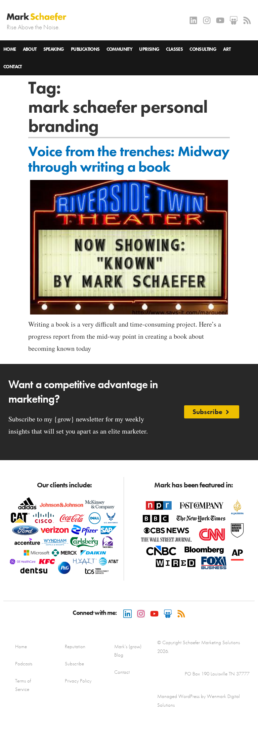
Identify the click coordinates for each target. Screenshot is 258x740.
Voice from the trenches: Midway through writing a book (128, 159)
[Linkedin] (193, 20)
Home (9, 49)
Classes (174, 49)
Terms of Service (23, 685)
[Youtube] (220, 20)
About (30, 49)
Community (119, 49)
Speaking (53, 49)
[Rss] (247, 20)
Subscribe (74, 663)
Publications (85, 49)
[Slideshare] (233, 20)
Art (226, 49)
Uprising (149, 49)
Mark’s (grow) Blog (127, 650)
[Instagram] (207, 20)
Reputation (75, 646)
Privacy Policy (78, 680)
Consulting (202, 49)
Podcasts (23, 663)
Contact (12, 67)
